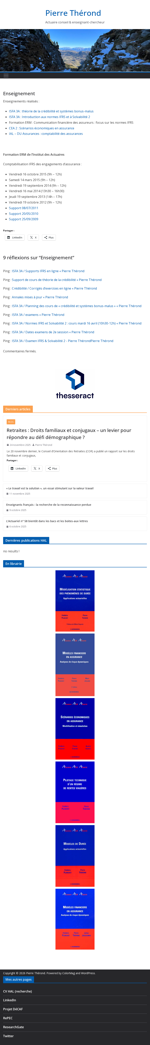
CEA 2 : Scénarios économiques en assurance (41, 128)
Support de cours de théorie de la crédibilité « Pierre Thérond (57, 280)
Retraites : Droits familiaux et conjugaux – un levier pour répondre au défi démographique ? (69, 433)
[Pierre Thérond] (75, 31)
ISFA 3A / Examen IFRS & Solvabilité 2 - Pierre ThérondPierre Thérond (62, 341)
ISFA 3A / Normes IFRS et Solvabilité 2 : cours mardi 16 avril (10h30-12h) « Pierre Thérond (76, 323)
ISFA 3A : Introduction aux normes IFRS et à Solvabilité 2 (49, 117)
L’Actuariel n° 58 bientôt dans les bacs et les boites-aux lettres (47, 521)
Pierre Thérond (73, 12)
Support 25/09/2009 (23, 219)
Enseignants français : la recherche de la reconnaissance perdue (48, 505)
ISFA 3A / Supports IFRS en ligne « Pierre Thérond (48, 271)
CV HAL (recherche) (17, 991)
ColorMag (68, 973)
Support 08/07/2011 (23, 208)
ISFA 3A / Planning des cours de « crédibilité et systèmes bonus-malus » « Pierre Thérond (76, 306)
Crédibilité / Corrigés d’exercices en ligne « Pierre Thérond (54, 288)
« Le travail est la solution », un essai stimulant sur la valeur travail (50, 488)
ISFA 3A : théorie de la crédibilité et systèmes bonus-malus (51, 111)
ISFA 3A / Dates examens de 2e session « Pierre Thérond (53, 332)
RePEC (7, 1018)
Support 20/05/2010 (23, 213)
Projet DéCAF (13, 1009)
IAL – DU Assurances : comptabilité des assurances (46, 134)
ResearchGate (13, 1027)
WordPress (88, 973)
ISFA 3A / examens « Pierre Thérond (38, 315)
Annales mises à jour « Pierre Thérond (40, 297)
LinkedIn (9, 1000)
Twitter (8, 1036)
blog (11, 421)
